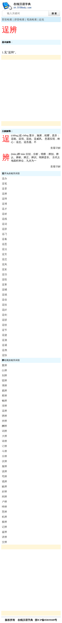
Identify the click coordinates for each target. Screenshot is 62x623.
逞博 (4, 203)
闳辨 (4, 496)
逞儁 (4, 350)
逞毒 (4, 239)
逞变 (4, 188)
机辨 (4, 516)
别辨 (4, 375)
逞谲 (4, 345)
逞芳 (4, 254)
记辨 (4, 527)
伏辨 (4, 461)
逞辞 (4, 229)
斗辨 (4, 451)
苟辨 (4, 476)
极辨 (4, 521)
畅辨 (4, 400)
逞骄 (4, 320)
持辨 (4, 420)
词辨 (4, 431)
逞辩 (4, 198)
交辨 (4, 542)
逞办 (4, 178)
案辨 (4, 365)
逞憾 (4, 289)
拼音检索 (19, 19)
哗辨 (4, 506)
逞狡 (4, 325)
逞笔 (4, 183)
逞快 (4, 355)
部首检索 (7, 19)
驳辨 (4, 380)
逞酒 (4, 340)
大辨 (4, 436)
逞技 (4, 304)
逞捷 (4, 335)
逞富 (4, 269)
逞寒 (4, 284)
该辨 (4, 471)
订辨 (4, 446)
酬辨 (4, 426)
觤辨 (4, 486)
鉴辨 (4, 532)
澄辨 (4, 405)
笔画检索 (32, 19)
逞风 (4, 264)
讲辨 (4, 537)
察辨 (4, 395)
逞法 (4, 249)
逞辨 (4, 193)
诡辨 (4, 481)
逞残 (4, 219)
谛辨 (4, 441)
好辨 (4, 491)
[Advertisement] (31, 90)
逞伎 (4, 299)
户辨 (4, 501)
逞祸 (4, 294)
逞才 (4, 208)
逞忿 (4, 259)
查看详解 (55, 148)
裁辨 (4, 390)
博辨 (4, 385)
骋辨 (4, 415)
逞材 (4, 214)
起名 (41, 19)
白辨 (4, 370)
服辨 (4, 466)
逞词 (4, 224)
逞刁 (4, 234)
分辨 (4, 456)
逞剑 (4, 314)
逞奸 (4, 309)
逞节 (4, 330)
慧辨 (4, 511)
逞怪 (4, 279)
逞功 (4, 274)
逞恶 (4, 244)
